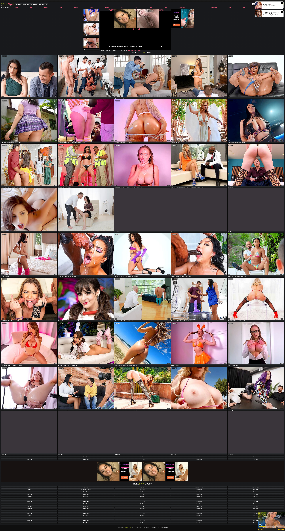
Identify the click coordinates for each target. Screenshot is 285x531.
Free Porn (160, 0)
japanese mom (182, 7)
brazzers (46, 7)
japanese (76, 7)
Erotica (117, 0)
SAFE (7, 4)
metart (151, 7)
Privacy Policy (150, 527)
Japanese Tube (199, 487)
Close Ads (137, 29)
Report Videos (137, 50)
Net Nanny (167, 529)
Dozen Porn (29, 487)
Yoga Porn (173, 0)
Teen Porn (86, 487)
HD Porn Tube (255, 487)
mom (244, 7)
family (16, 7)
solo (230, 7)
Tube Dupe (130, 50)
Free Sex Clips (131, 0)
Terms (143, 527)
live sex (186, 0)
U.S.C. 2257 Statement (163, 527)
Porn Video (29, 456)
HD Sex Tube (104, 0)
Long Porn (34, 4)
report (56, 96)
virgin (61, 7)
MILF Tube (142, 487)
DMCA (155, 527)
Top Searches (43, 4)
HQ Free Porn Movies (86, 489)
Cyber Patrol (160, 529)
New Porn (18, 4)
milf (122, 7)
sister (91, 7)
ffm (198, 7)
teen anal (107, 7)
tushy (136, 7)
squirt (166, 7)
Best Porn (26, 4)
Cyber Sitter (174, 529)
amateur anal (214, 7)
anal (31, 7)
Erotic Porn (146, 0)
